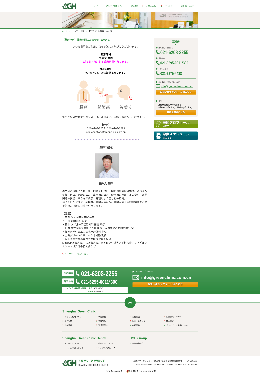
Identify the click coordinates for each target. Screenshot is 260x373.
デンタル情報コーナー (107, 348)
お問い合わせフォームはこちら (176, 92)
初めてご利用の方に (114, 6)
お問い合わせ (152, 6)
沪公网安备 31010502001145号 (142, 371)
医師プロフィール (176, 124)
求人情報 (170, 321)
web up (130, 302)
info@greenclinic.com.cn (177, 86)
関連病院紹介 (138, 343)
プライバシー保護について (177, 325)
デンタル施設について (73, 348)
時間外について (187, 6)
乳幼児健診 (103, 325)
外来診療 (68, 325)
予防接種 (102, 317)
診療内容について (105, 343)
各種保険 (136, 325)
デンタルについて (72, 343)
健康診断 (102, 321)
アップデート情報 (77, 31)
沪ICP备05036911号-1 (114, 371)
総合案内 (135, 6)
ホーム (95, 6)
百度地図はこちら (176, 112)
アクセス (169, 6)
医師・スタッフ (138, 321)
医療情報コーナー (173, 317)
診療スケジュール (176, 136)
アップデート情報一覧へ (76, 254)
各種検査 (136, 317)
